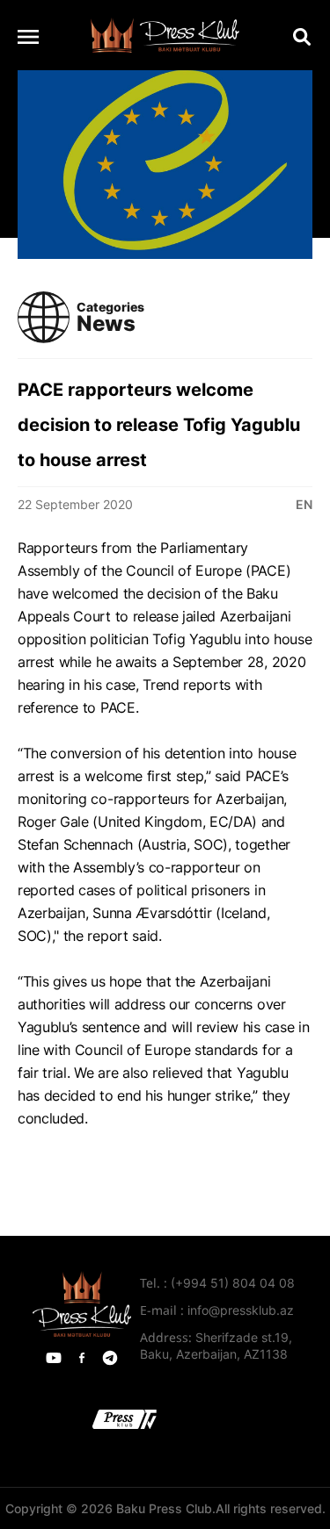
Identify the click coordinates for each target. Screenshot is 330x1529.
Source (40, 1164)
